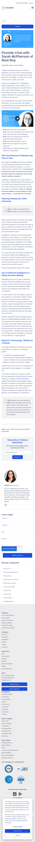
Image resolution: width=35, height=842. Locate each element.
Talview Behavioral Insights (17, 319)
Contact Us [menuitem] (5, 647)
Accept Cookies (17, 831)
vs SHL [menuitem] (4, 702)
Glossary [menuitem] (4, 658)
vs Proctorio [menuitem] (5, 707)
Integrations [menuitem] (5, 639)
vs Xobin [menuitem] (4, 714)
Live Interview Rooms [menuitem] (8, 615)
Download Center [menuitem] (7, 733)
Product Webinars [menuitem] (7, 668)
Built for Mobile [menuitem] (6, 745)
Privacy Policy (10, 811)
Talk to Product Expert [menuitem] (22, 3)
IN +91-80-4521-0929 (8, 678)
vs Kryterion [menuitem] (5, 712)
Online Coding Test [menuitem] (7, 620)
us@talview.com (6, 680)
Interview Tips (7, 590)
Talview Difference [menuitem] (7, 742)
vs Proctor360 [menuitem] (6, 699)
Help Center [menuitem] (5, 721)
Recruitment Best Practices (10, 572)
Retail (21, 65)
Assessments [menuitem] (5, 617)
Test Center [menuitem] (5, 736)
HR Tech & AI (7, 568)
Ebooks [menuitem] (4, 661)
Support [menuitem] (31, 3)
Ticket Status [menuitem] (5, 726)
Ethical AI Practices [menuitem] (7, 757)
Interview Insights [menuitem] (7, 623)
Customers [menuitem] (5, 637)
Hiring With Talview (8, 601)
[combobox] (17, 21)
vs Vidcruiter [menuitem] (5, 696)
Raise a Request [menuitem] (6, 723)
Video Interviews (15, 429)
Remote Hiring (7, 576)
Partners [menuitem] (4, 642)
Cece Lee (15, 485)
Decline (17, 835)
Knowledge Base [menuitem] (7, 728)
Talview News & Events (9, 583)
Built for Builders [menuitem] (6, 752)
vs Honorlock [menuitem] (5, 704)
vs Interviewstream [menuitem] (7, 694)
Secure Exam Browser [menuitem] (8, 628)
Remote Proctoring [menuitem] (7, 625)
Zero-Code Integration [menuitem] (8, 755)
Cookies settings (17, 826)
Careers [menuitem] (4, 644)
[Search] (17, 26)
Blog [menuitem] (3, 653)
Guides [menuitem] (4, 666)
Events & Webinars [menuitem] (7, 663)
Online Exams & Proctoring (10, 579)
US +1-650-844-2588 (8, 675)
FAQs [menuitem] (3, 747)
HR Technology (7, 597)
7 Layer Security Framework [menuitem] (10, 750)
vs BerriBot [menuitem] (5, 709)
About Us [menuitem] (4, 634)
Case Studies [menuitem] (5, 656)
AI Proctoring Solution (9, 586)
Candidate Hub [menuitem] (6, 731)
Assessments (7, 594)
